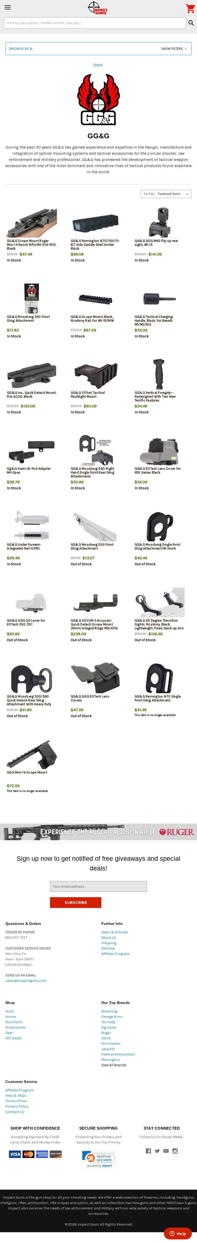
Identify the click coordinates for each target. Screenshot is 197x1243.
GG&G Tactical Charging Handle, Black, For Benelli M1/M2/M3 (154, 320)
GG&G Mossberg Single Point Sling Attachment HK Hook (158, 546)
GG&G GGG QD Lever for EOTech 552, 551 (26, 622)
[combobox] (95, 22)
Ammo (10, 1016)
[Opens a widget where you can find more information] (178, 1234)
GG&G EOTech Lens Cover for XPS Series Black (158, 470)
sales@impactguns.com (25, 980)
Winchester (111, 1043)
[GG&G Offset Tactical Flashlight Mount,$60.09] (95, 375)
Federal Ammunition (118, 1054)
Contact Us (14, 1112)
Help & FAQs (15, 1095)
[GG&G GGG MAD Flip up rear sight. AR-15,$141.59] (159, 223)
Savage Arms (112, 1016)
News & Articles (114, 932)
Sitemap (108, 948)
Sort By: (149, 194)
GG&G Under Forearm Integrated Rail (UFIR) (24, 546)
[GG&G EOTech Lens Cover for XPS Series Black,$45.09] (159, 451)
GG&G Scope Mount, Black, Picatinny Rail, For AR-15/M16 (92, 318)
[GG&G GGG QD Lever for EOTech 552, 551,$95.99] (31, 603)
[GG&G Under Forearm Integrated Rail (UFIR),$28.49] (31, 527)
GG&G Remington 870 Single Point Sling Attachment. (158, 698)
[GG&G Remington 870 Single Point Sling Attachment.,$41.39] (159, 679)
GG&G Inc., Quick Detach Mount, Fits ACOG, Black (31, 394)
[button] (98, 48)
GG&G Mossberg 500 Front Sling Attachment (92, 546)
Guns (9, 1011)
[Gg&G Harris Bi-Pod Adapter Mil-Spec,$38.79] (31, 451)
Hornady (108, 1022)
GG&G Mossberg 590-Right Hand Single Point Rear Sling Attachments (92, 472)
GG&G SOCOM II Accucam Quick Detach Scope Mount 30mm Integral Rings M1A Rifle (94, 624)
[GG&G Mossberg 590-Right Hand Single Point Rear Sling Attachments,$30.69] (95, 451)
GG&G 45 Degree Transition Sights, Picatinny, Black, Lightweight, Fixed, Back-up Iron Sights (159, 626)
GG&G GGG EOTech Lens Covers (90, 698)
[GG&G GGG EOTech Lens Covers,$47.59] (95, 679)
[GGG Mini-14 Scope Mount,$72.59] (31, 755)
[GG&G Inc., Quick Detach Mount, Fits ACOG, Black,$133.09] (31, 375)
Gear (9, 1033)
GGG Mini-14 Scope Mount (27, 772)
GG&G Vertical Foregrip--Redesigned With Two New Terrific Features (155, 396)
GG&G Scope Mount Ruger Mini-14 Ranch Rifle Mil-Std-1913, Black (31, 244)
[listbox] (174, 194)
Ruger (106, 1033)
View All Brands (113, 1065)
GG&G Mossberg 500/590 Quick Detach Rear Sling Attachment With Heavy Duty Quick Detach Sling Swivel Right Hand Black (31, 704)
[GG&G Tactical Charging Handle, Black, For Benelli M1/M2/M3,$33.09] (159, 299)
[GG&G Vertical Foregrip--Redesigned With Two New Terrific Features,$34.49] (159, 375)
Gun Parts (13, 1022)
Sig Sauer (108, 1027)
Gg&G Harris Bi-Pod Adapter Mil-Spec (29, 470)
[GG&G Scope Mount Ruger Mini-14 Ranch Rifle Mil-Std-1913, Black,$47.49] (31, 223)
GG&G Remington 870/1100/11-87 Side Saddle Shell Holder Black (95, 244)
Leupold (107, 1049)
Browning (109, 1011)
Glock (106, 1038)
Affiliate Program (115, 954)
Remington (110, 1060)
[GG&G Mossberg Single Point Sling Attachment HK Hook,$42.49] (159, 527)
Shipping (108, 943)
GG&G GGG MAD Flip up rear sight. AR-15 (156, 243)
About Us (108, 937)
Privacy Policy (16, 1106)
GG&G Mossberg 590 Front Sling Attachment (28, 318)
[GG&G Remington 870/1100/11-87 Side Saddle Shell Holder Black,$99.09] (95, 223)
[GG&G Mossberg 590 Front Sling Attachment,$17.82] (31, 299)
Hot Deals (13, 1038)
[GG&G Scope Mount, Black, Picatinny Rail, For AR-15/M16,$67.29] (95, 299)
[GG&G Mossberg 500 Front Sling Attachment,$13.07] (95, 527)
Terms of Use (16, 1101)
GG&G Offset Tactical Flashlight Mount (88, 394)
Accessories (15, 1027)
